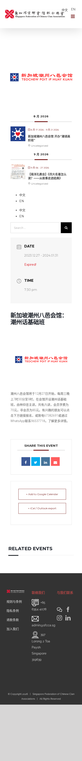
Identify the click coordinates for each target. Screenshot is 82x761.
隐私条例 (13, 610)
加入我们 (13, 629)
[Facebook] (68, 609)
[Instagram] (59, 617)
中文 (65, 10)
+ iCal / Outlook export (42, 508)
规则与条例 (14, 601)
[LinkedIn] (68, 617)
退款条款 (13, 620)
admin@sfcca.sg (43, 625)
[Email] (55, 461)
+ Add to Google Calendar (42, 494)
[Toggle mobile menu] (73, 16)
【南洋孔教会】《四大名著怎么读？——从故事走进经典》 (47, 176)
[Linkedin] (45, 461)
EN (73, 9)
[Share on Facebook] (25, 461)
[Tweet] (35, 461)
